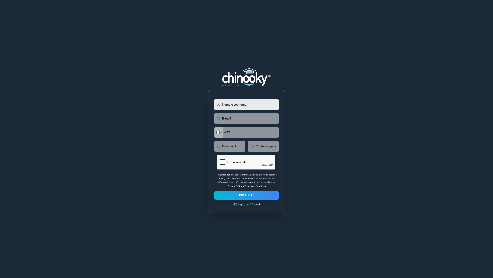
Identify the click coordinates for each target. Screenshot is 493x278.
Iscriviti (246, 195)
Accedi (256, 204)
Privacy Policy (235, 186)
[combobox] (219, 132)
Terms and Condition (255, 186)
